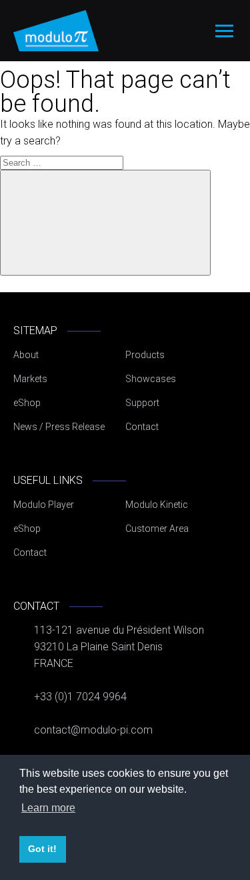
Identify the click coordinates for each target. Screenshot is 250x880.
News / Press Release (59, 426)
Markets (30, 378)
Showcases (150, 378)
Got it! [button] (42, 848)
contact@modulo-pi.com (93, 730)
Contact (142, 426)
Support (142, 402)
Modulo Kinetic (156, 504)
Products (145, 354)
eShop (27, 402)
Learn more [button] (48, 807)
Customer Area (157, 528)
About (26, 354)
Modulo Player (43, 504)
